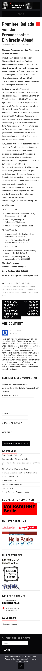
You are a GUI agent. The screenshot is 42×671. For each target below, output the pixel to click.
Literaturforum (18, 289)
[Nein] (39, 662)
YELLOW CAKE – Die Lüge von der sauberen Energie (31, 308)
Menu (21, 14)
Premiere (10, 292)
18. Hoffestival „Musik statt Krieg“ (15, 469)
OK (21, 666)
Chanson (15, 286)
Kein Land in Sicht (9, 488)
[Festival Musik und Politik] (21, 5)
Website (7, 432)
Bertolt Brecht (24, 283)
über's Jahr (9, 283)
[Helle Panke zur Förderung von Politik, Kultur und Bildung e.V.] (19, 540)
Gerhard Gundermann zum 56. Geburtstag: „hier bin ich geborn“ (11, 310)
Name (6, 413)
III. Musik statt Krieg (10, 481)
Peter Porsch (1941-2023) (12, 455)
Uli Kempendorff (21, 292)
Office (27, 45)
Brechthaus (6, 286)
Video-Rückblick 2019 (10, 477)
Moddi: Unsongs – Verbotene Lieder (15, 492)
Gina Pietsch (7, 289)
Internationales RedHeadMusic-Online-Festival (19, 473)
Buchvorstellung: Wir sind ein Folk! (15, 459)
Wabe (4, 295)
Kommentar (10, 395)
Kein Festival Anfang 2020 (12, 484)
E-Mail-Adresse (12, 423)
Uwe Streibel (33, 292)
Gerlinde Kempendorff (27, 286)
